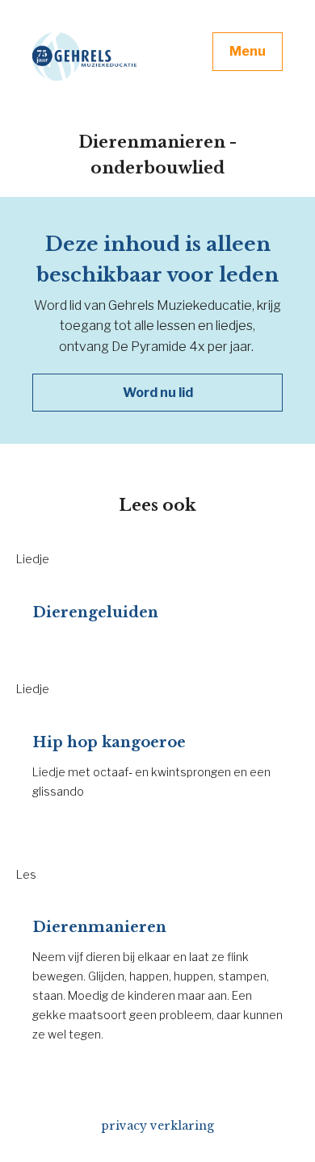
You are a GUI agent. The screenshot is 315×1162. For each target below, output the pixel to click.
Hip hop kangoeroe (109, 742)
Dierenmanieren (99, 927)
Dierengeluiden (95, 612)
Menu (247, 51)
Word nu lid (158, 392)
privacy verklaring (157, 1125)
